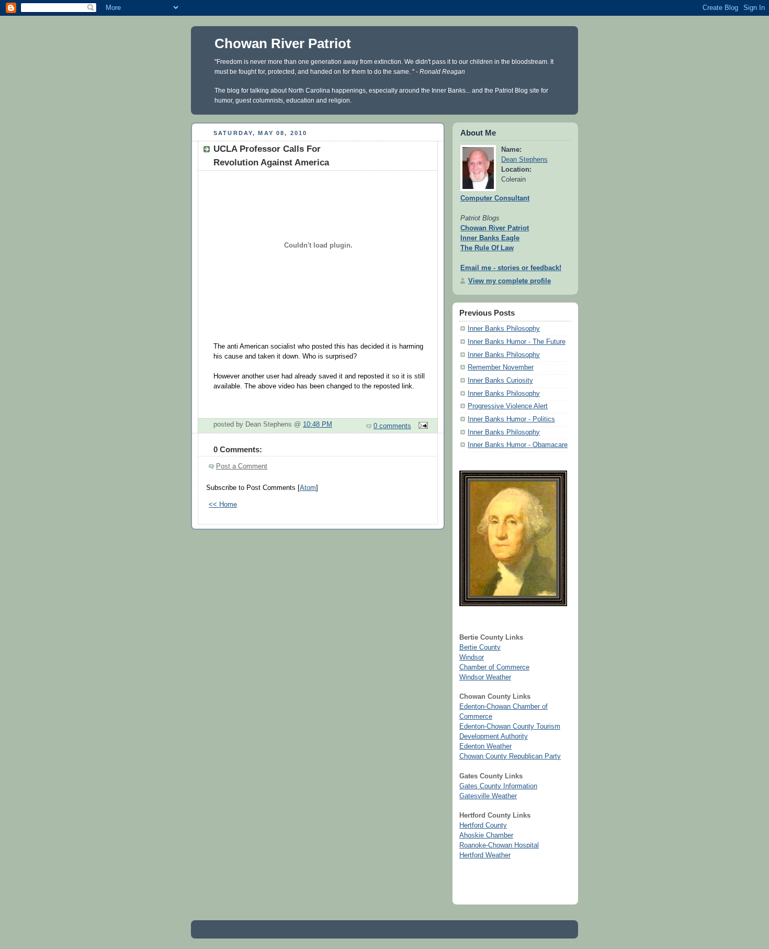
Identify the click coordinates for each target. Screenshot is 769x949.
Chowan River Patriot (282, 43)
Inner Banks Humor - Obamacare (518, 445)
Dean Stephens (524, 159)
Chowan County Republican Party (510, 756)
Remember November (501, 367)
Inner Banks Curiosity (500, 380)
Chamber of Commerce (494, 667)
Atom (308, 488)
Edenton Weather (485, 746)
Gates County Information (498, 786)
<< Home (223, 504)
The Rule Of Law (487, 248)
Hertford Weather (485, 855)
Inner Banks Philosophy (504, 328)
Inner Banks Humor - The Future (517, 341)
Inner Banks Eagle (489, 238)
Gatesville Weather (488, 796)
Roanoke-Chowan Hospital (499, 845)
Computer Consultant (494, 198)
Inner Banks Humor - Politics (511, 419)
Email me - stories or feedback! (510, 268)
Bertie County (480, 647)
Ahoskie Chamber (486, 835)
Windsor (471, 657)
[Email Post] (421, 426)
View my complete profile (509, 281)
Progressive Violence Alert (508, 406)
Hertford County (483, 825)
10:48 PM (317, 424)
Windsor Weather (485, 677)
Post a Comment (241, 466)
